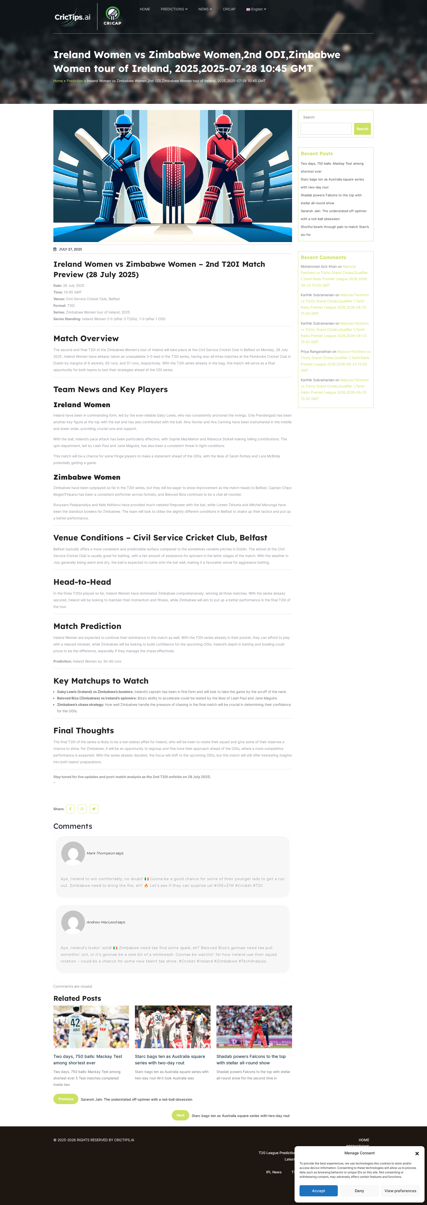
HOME (145, 9)
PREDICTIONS (172, 9)
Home (58, 81)
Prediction (75, 81)
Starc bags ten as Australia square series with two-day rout (170, 1059)
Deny (359, 1190)
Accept (318, 1190)
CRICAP (229, 9)
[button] (417, 1153)
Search (309, 117)
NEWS (203, 9)
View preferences (400, 1190)
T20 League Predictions (278, 1153)
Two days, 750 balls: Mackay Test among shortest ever (87, 1059)
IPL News (274, 1172)
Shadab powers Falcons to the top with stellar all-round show (251, 1059)
